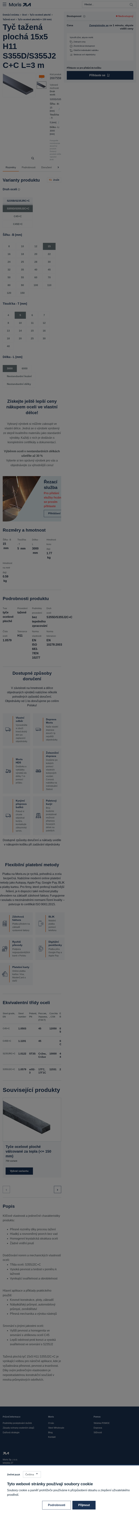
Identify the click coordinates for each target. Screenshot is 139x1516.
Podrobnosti (56, 1505)
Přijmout (84, 1505)
